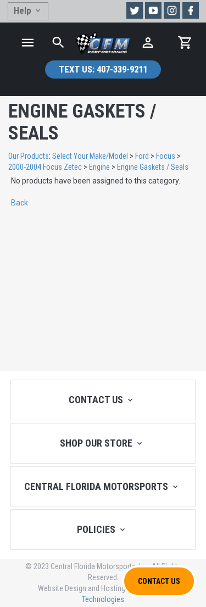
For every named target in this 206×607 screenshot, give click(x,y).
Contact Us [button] (159, 581)
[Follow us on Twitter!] (134, 10)
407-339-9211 (103, 69)
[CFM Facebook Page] (190, 10)
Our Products (28, 156)
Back (19, 202)
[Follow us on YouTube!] (153, 10)
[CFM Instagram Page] (172, 10)
